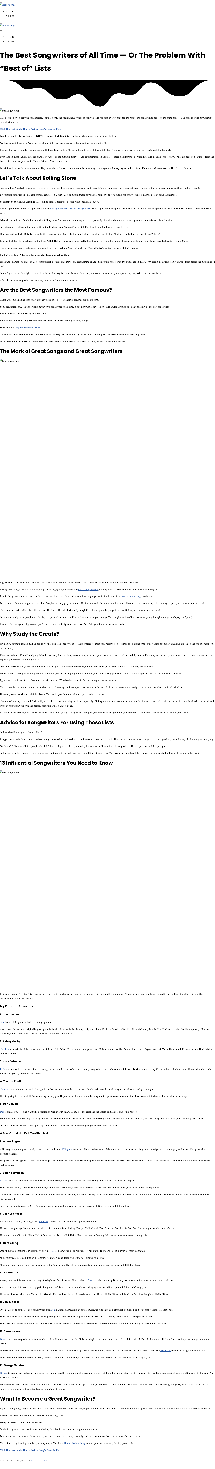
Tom (2, 1022)
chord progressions (88, 589)
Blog (10, 12)
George (4, 1373)
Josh (2, 1069)
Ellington (67, 1149)
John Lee (43, 1221)
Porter (91, 1280)
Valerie (3, 1180)
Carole (54, 1250)
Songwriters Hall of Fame (27, 327)
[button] (30, 129)
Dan (2, 1111)
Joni (53, 1309)
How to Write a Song (74, 1443)
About (11, 16)
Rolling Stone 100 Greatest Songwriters (69, 208)
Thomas (4, 1089)
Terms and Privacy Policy (40, 1461)
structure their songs (131, 596)
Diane (3, 1339)
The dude (5, 1049)
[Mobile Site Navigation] (1, 30)
